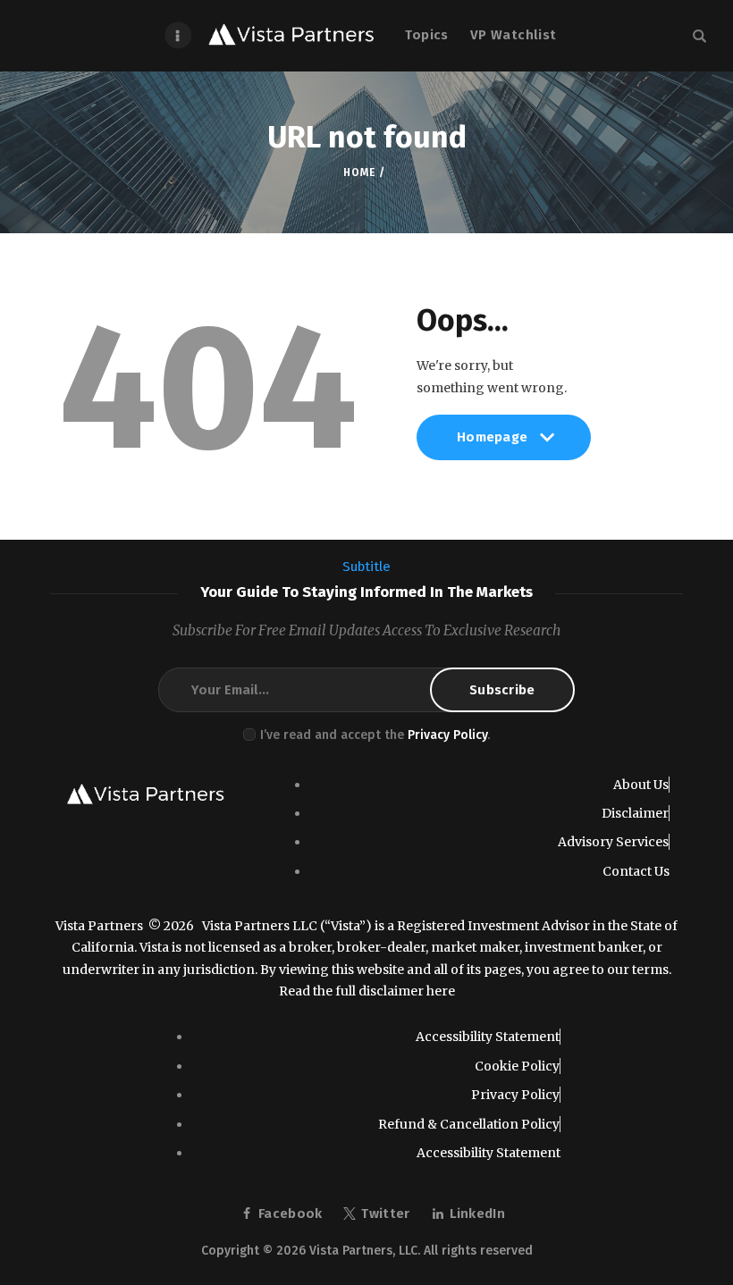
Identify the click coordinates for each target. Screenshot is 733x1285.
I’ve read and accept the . (375, 735)
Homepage (492, 444)
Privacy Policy (447, 735)
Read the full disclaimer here (367, 991)
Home (359, 172)
